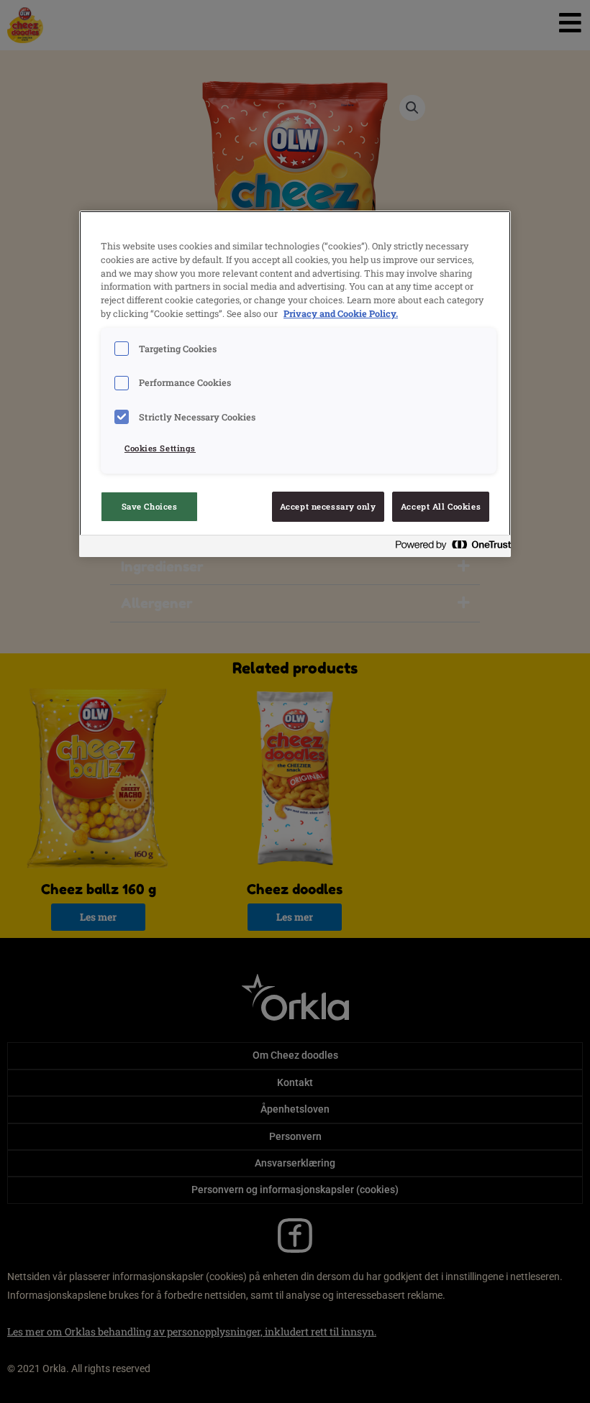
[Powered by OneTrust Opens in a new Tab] (449, 548)
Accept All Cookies (441, 506)
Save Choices (150, 506)
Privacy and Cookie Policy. (340, 313)
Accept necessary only (328, 506)
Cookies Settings (160, 448)
